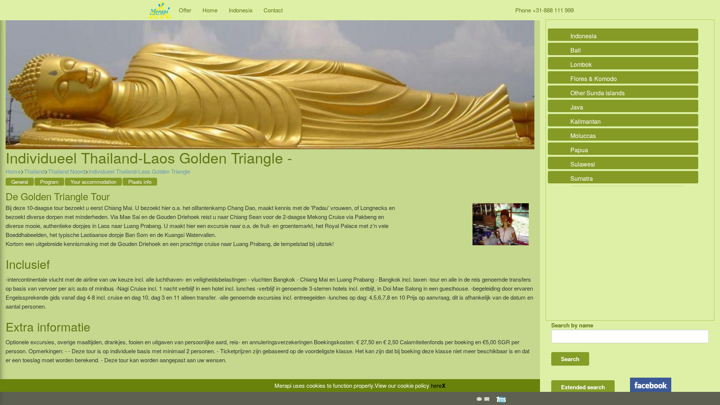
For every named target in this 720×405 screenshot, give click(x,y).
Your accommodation (93, 181)
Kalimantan (585, 121)
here (436, 385)
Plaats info (140, 181)
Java (576, 107)
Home (210, 10)
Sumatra (581, 178)
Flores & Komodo (593, 78)
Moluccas (583, 135)
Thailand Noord (66, 171)
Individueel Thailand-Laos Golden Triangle (139, 171)
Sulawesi (582, 164)
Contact (273, 10)
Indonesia (240, 10)
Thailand (34, 171)
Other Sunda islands (597, 92)
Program (49, 181)
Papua (579, 150)
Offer (185, 10)
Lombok (581, 64)
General (19, 181)
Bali (575, 50)
